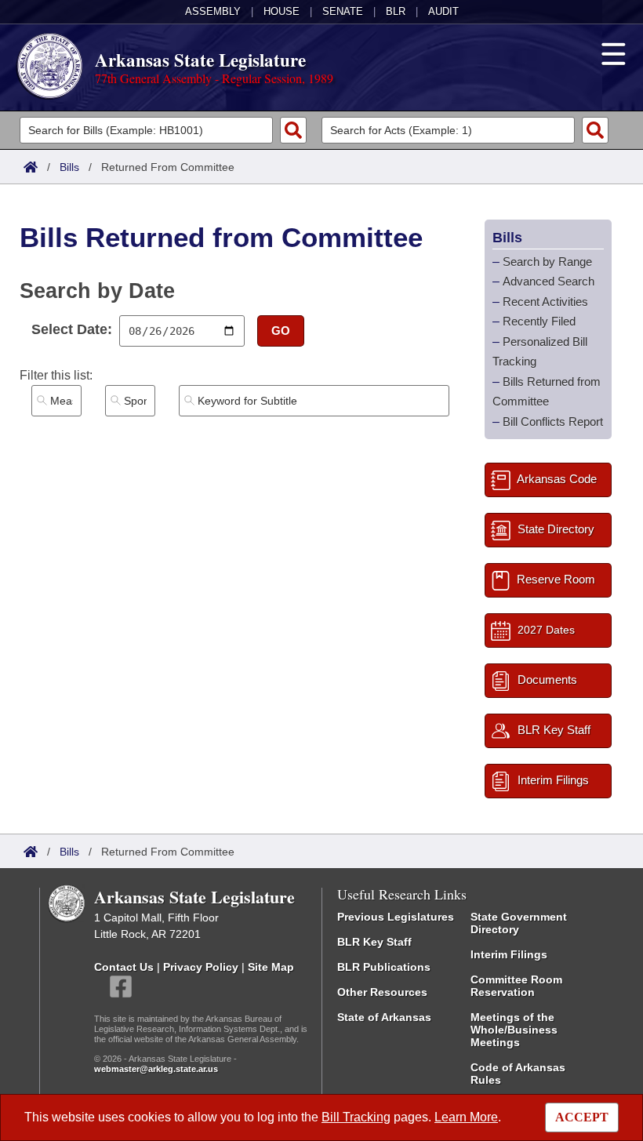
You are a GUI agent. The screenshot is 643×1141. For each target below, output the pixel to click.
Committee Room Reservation (516, 985)
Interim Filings (508, 954)
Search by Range (547, 261)
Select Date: (71, 329)
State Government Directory (518, 923)
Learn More (466, 1117)
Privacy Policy (200, 967)
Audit (443, 11)
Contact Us (124, 967)
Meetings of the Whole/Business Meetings (514, 1029)
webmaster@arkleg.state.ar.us (156, 1069)
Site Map (271, 967)
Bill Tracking (356, 1117)
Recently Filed (539, 321)
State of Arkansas (384, 1017)
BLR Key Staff (374, 942)
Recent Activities (545, 301)
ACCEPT (581, 1117)
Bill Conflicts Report (553, 421)
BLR (395, 11)
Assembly (213, 11)
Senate (342, 11)
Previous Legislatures (395, 916)
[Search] (293, 130)
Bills (69, 167)
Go (280, 330)
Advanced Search (548, 281)
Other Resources (382, 992)
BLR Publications (383, 967)
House (281, 11)
